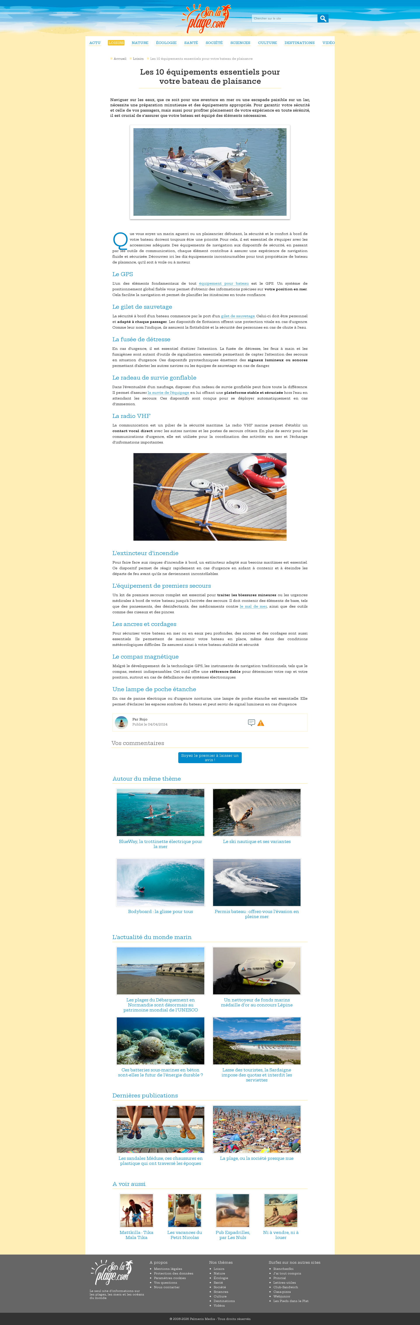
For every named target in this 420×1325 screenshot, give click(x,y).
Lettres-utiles (284, 1282)
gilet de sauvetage (238, 316)
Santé (191, 43)
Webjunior (281, 1296)
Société (214, 43)
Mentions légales (168, 1269)
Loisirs (116, 43)
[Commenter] (251, 722)
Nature (140, 43)
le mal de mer (253, 606)
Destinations (300, 43)
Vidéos (329, 43)
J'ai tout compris (287, 1273)
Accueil (120, 58)
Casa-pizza (282, 1291)
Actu (95, 43)
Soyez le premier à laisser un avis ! (210, 757)
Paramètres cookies (170, 1278)
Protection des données (173, 1273)
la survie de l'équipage (168, 393)
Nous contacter (167, 1287)
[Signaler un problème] (260, 722)
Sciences (240, 43)
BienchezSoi (283, 1269)
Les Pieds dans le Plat (291, 1301)
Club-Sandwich (285, 1287)
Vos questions (165, 1282)
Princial (279, 1278)
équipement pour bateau (223, 283)
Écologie (166, 43)
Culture (267, 43)
